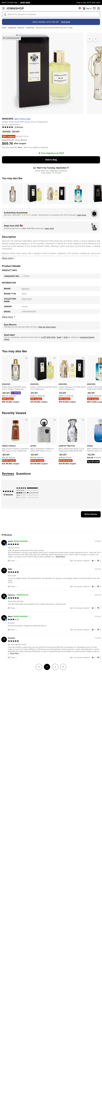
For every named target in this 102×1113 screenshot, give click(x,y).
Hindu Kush (30, 28)
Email (59, 337)
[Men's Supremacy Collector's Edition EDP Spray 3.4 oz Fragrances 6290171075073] (54, 420)
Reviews (8, 473)
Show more (7, 258)
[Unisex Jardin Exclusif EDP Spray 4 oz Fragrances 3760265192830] (54, 358)
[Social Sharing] (89, 38)
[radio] (28, 488)
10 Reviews (18, 127)
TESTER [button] (17, 393)
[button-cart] (98, 8)
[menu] (3, 8)
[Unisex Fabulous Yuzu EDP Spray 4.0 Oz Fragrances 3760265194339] (83, 358)
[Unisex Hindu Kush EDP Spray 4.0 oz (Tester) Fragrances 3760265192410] (26, 358)
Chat (66, 337)
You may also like (12, 178)
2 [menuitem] (55, 667)
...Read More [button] (60, 557)
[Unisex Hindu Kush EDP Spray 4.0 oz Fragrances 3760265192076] (95, 38)
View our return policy (47, 327)
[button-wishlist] (94, 8)
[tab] (91, 514)
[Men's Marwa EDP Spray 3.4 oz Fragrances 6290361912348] (83, 420)
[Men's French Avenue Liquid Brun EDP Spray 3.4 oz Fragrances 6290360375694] (26, 420)
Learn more (81, 215)
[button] (13, 561)
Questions (23, 473)
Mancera (21, 28)
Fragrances (12, 28)
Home (4, 28)
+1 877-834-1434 (48, 337)
